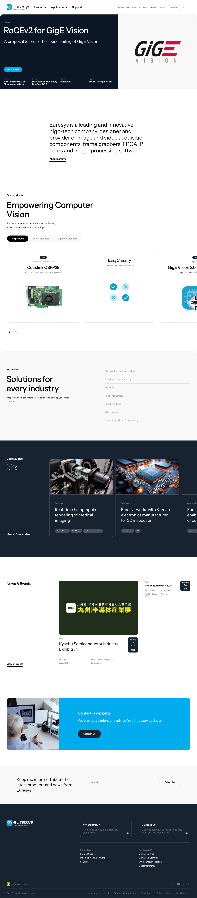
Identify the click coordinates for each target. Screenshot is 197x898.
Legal (106, 893)
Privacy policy (164, 893)
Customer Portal (147, 865)
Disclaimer (146, 893)
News (145, 7)
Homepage (92, 893)
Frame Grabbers (88, 853)
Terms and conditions (125, 893)
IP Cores (84, 861)
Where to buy (124, 7)
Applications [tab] (59, 7)
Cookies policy (183, 893)
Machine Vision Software (92, 857)
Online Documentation (150, 861)
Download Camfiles (148, 857)
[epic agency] (8, 893)
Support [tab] (77, 7)
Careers (162, 7)
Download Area (146, 853)
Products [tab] (40, 7)
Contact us (174, 7)
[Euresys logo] (20, 823)
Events (153, 7)
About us (136, 7)
